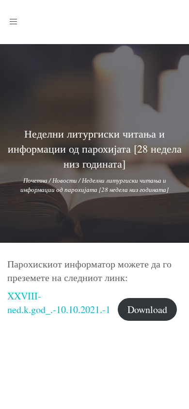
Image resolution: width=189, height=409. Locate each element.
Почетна (35, 180)
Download (147, 309)
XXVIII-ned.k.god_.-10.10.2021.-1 (58, 302)
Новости (64, 180)
